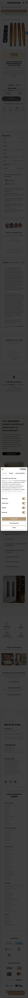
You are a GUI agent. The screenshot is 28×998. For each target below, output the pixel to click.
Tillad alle (14, 518)
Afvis (14, 527)
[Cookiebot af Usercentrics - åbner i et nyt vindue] (20, 469)
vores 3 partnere (9, 480)
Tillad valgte (14, 523)
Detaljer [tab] (11, 473)
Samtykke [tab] (4, 473)
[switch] (24, 503)
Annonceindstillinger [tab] (21, 473)
